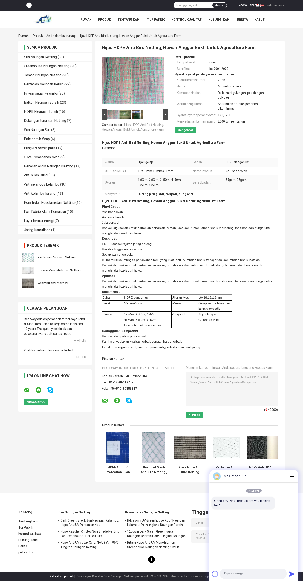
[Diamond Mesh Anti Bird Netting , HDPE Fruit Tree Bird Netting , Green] (153, 447)
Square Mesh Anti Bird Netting (59, 270)
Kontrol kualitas (186, 19)
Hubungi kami (219, 19)
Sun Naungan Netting (40, 57)
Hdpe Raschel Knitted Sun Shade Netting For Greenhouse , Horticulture (90, 534)
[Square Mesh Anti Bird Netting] (28, 270)
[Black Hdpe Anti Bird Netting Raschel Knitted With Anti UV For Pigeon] (190, 447)
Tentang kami (129, 19)
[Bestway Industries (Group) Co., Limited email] (29, 390)
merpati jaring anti (151, 347)
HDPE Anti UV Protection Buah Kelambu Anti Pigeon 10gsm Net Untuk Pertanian (118, 470)
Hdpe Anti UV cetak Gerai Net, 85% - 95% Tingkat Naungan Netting (89, 545)
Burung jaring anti (124, 347)
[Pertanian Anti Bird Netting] (28, 257)
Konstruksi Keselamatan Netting (49, 202)
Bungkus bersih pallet (40, 148)
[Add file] (215, 574)
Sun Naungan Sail (37, 130)
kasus (259, 19)
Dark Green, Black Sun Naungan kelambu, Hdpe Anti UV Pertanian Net (90, 523)
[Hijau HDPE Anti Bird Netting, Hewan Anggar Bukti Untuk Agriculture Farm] (133, 81)
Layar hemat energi (39, 221)
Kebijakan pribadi (62, 576)
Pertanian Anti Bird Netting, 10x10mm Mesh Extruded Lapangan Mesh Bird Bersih (226, 470)
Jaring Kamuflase (37, 230)
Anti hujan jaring (36, 175)
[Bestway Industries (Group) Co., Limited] (42, 19)
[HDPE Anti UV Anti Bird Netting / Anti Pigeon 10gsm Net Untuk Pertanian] (262, 447)
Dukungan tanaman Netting (45, 121)
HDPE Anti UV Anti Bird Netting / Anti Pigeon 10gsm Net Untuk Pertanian (262, 470)
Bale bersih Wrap (37, 139)
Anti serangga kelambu (41, 184)
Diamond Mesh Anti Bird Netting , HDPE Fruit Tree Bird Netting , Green (154, 470)
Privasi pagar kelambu (41, 93)
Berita (242, 19)
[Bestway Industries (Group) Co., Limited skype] (53, 390)
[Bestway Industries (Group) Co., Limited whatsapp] (41, 390)
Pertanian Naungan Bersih (43, 84)
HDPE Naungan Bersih (41, 111)
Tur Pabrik (156, 19)
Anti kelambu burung (61, 36)
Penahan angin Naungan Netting (48, 166)
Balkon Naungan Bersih (41, 102)
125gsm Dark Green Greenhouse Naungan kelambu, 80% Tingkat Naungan (156, 534)
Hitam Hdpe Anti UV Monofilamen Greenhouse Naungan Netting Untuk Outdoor (153, 545)
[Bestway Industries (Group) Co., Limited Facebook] (29, 5)
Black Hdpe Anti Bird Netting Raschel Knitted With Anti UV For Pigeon (190, 470)
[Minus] (292, 476)
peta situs (25, 552)
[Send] (291, 574)
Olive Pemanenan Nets (41, 157)
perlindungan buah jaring (182, 347)
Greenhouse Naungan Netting (46, 66)
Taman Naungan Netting (42, 75)
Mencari (219, 5)
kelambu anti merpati (53, 283)
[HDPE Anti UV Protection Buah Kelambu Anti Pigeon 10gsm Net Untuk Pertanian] (117, 447)
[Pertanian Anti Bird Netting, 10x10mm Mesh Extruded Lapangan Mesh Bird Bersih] (226, 447)
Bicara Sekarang (249, 5)
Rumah (86, 19)
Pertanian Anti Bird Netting (57, 257)
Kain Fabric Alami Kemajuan (45, 212)
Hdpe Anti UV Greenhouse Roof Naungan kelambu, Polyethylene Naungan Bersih (156, 523)
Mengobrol (185, 130)
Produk (104, 19)
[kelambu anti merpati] (28, 283)
